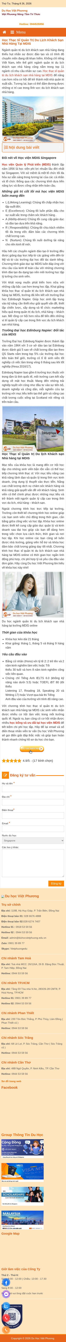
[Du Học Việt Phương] (4, 32)
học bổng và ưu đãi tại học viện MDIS (35, 722)
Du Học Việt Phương (14, 10)
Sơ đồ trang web (11, 1081)
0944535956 (37, 24)
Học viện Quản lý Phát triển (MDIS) (26, 164)
